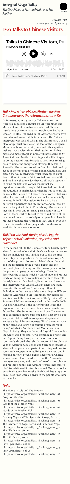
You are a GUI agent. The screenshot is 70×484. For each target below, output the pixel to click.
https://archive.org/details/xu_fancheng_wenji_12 (32, 427)
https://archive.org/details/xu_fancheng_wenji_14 (32, 440)
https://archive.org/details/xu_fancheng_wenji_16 (32, 453)
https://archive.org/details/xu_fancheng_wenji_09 (32, 407)
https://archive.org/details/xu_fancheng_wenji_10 (32, 413)
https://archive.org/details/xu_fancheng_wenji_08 (32, 400)
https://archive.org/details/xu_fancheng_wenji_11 (32, 420)
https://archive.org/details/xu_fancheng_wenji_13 (32, 433)
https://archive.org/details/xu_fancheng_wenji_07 (32, 393)
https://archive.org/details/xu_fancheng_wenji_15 (32, 447)
